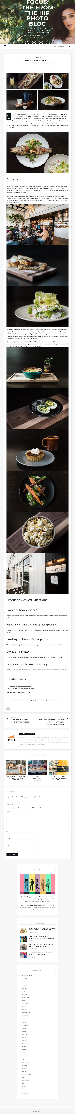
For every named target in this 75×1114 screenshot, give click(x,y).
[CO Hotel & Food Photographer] (37, 767)
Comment (9, 811)
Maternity (25, 1043)
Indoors (24, 1040)
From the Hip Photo (34, 63)
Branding (25, 982)
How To (24, 1037)
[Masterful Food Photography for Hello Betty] (59, 767)
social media (41, 700)
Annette (18, 196)
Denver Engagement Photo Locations (20, 686)
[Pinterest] (41, 42)
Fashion (24, 1010)
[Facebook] (27, 42)
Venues (24, 1087)
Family (24, 1006)
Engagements (26, 997)
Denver (24, 991)
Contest (24, 985)
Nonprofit (25, 1056)
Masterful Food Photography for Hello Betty (59, 778)
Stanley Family (26, 1074)
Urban (23, 1084)
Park (23, 1059)
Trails (23, 1077)
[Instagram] (48, 42)
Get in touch (19, 692)
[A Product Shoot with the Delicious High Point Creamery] (16, 767)
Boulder (24, 979)
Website (8, 845)
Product (24, 1065)
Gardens (24, 1019)
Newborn (25, 1053)
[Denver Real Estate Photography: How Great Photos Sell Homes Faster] (23, 930)
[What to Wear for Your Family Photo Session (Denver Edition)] (23, 955)
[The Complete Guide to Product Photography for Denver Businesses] (23, 939)
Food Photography (19, 700)
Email (8, 838)
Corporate (25, 988)
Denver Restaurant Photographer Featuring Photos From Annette (29, 797)
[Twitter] (34, 42)
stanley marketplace (55, 700)
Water (24, 1090)
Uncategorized (26, 1081)
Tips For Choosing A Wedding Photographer (22, 688)
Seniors (24, 1071)
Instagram (64, 114)
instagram (31, 700)
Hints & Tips (25, 1028)
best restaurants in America (43, 198)
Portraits (25, 1062)
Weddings (25, 1093)
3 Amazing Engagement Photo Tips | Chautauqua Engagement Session (51, 722)
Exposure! (25, 1003)
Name (8, 831)
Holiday (24, 1031)
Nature (24, 1050)
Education (25, 994)
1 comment (44, 63)
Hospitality (25, 1034)
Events (24, 1000)
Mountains (25, 1047)
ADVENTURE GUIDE (27, 976)
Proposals (25, 1068)
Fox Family (25, 1016)
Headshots (25, 1025)
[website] (67, 747)
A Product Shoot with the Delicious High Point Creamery (16, 778)
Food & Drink (37, 58)
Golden (24, 1022)
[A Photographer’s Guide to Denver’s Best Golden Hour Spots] (23, 947)
